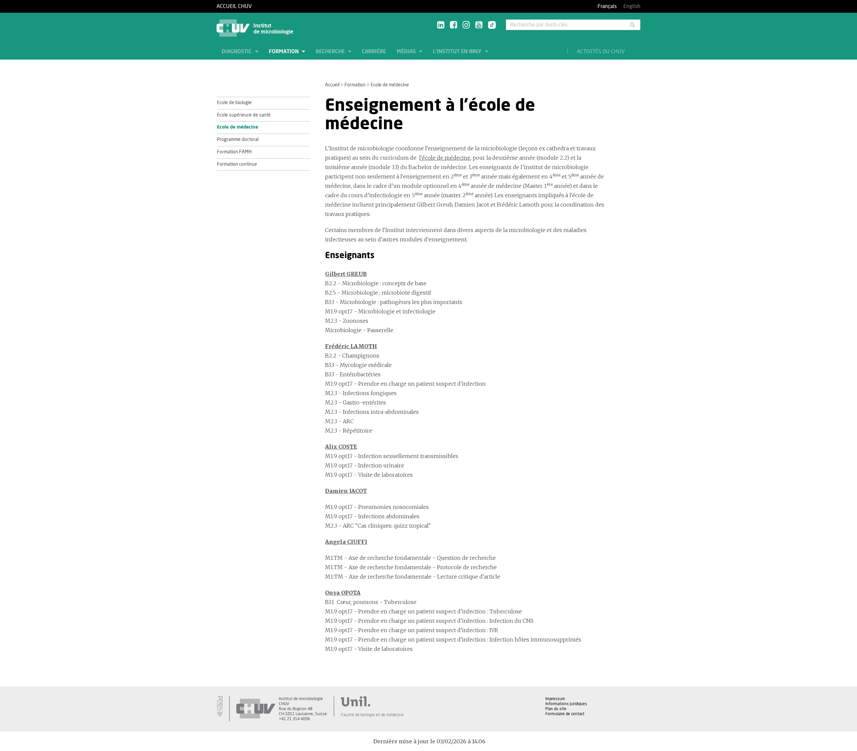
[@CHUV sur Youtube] (478, 25)
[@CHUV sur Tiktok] (490, 25)
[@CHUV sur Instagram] (466, 25)
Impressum (555, 699)
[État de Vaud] (220, 706)
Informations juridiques (566, 704)
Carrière (374, 51)
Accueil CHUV (234, 6)
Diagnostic (237, 51)
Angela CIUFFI (346, 541)
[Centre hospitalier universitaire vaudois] (255, 709)
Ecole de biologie (234, 102)
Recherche (331, 51)
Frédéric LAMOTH (351, 346)
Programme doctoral (237, 139)
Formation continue (237, 164)
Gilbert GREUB (346, 274)
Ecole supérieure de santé (244, 115)
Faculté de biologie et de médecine (372, 715)
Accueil (332, 85)
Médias (407, 51)
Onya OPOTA (343, 592)
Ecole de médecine (237, 127)
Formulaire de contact (565, 714)
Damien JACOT (346, 490)
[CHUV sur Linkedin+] (440, 25)
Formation (284, 51)
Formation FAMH (234, 152)
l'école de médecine (444, 157)
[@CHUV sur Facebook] (453, 25)
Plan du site (555, 709)
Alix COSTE (341, 446)
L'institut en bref (458, 51)
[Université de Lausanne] (372, 701)
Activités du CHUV (601, 51)
